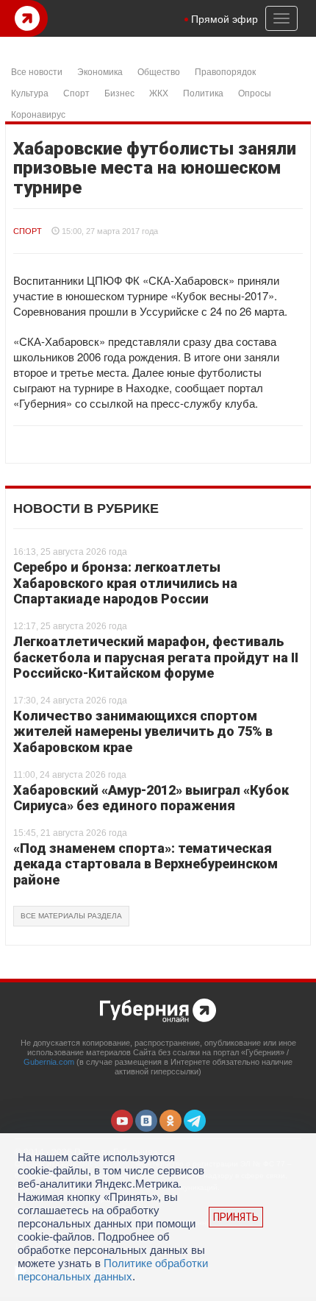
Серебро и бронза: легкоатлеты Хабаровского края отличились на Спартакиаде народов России (125, 582)
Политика (203, 92)
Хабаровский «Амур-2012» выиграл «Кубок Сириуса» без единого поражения (151, 798)
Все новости (36, 71)
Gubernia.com (49, 1061)
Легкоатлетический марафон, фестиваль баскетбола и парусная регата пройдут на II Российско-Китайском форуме (155, 657)
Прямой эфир (224, 18)
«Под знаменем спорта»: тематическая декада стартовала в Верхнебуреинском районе (145, 863)
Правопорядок (225, 71)
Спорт (76, 92)
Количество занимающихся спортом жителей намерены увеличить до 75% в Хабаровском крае (143, 731)
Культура (30, 92)
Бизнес (119, 92)
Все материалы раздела (71, 916)
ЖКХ (158, 92)
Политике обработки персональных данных (113, 1270)
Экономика (100, 71)
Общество (158, 71)
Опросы (254, 92)
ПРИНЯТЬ (236, 1217)
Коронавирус (38, 113)
